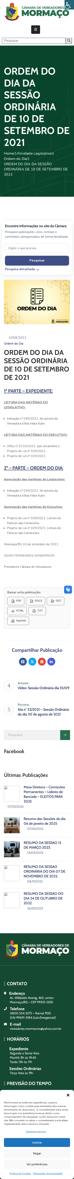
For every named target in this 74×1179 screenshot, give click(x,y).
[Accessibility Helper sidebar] (69, 5)
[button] (68, 1095)
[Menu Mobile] (35, 29)
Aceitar (37, 1143)
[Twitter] (32, 662)
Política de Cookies (20, 1173)
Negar (37, 1153)
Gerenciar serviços (36, 1131)
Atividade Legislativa (34, 153)
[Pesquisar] (65, 735)
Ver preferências (37, 1164)
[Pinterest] (42, 662)
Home (9, 153)
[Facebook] (23, 662)
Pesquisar (37, 260)
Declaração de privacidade (48, 1173)
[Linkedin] (51, 662)
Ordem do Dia (15, 158)
